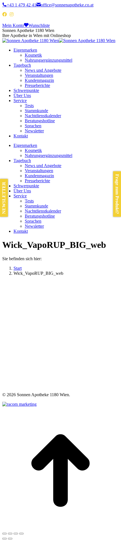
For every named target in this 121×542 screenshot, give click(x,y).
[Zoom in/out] (21, 533)
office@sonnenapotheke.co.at (67, 5)
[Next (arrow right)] (10, 538)
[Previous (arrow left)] (4, 538)
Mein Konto (13, 25)
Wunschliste (39, 25)
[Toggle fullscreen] (16, 533)
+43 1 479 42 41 (21, 5)
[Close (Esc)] (4, 533)
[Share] (10, 533)
